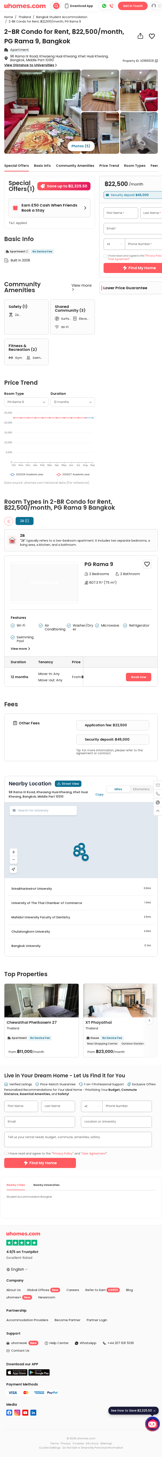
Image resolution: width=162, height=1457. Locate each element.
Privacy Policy (56, 759)
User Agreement (83, 759)
